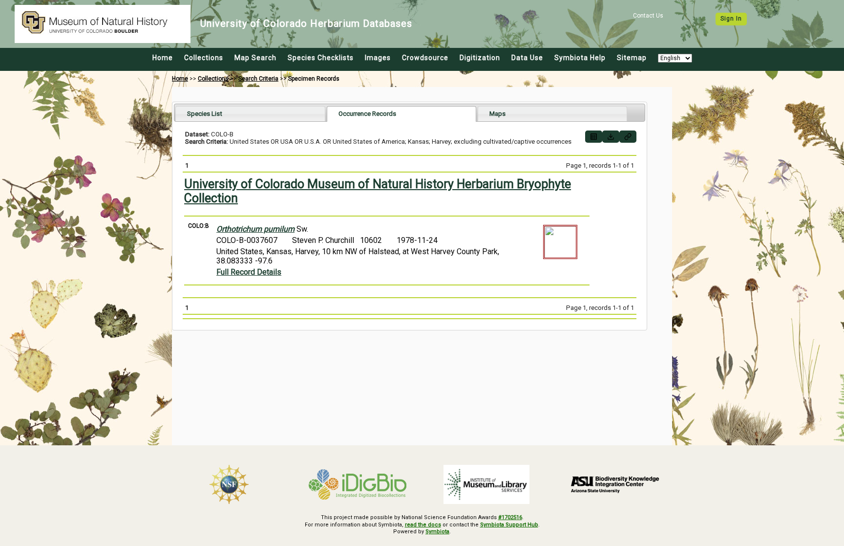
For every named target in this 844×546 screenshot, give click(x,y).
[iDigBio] (358, 484)
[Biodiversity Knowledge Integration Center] (615, 484)
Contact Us (648, 15)
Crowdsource (425, 58)
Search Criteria (258, 78)
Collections (203, 58)
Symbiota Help (580, 58)
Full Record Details (248, 272)
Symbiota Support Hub (509, 525)
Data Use (527, 58)
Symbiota (437, 531)
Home (162, 58)
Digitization (480, 58)
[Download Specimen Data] (610, 137)
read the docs (423, 525)
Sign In (731, 18)
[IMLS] (486, 484)
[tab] (250, 113)
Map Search (255, 58)
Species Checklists (321, 58)
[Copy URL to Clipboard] (627, 137)
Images (378, 58)
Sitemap (632, 58)
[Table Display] (593, 137)
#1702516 (510, 517)
